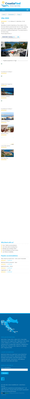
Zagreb (11, 341)
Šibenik (2, 346)
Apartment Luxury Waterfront (19, 354)
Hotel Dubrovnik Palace (12, 360)
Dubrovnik (3, 341)
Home (4, 14)
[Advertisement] (15, 290)
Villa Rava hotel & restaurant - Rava (9, 262)
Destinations (11, 14)
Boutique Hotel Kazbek (6, 357)
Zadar (15, 339)
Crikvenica (3, 344)
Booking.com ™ (20, 388)
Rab (17, 344)
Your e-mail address (6, 367)
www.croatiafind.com (13, 384)
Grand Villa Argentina (18, 357)
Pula (22, 339)
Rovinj (27, 341)
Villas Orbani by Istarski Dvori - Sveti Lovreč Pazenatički (13, 258)
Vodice (21, 342)
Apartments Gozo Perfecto (7, 356)
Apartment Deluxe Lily (6, 354)
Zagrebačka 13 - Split (6, 270)
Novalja (11, 344)
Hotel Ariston (14, 359)
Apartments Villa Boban (20, 356)
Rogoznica (6, 347)
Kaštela (6, 342)
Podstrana (10, 346)
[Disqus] (14, 183)
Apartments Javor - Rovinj (7, 266)
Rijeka (17, 346)
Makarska (19, 341)
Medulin (23, 344)
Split (2, 339)
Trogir (19, 14)
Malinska (24, 346)
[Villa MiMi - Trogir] (14, 49)
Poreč (13, 342)
